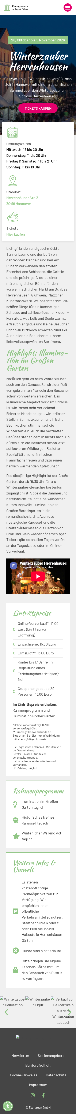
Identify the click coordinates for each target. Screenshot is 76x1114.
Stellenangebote (51, 1055)
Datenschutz (56, 1075)
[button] (68, 7)
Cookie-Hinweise (24, 1075)
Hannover (23, 203)
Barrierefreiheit (38, 1065)
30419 (10, 203)
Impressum (38, 1084)
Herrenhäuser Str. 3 (22, 197)
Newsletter (20, 1055)
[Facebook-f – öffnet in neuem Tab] (43, 1095)
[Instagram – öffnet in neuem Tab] (33, 1095)
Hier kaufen (15, 234)
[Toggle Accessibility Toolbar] (7, 1106)
